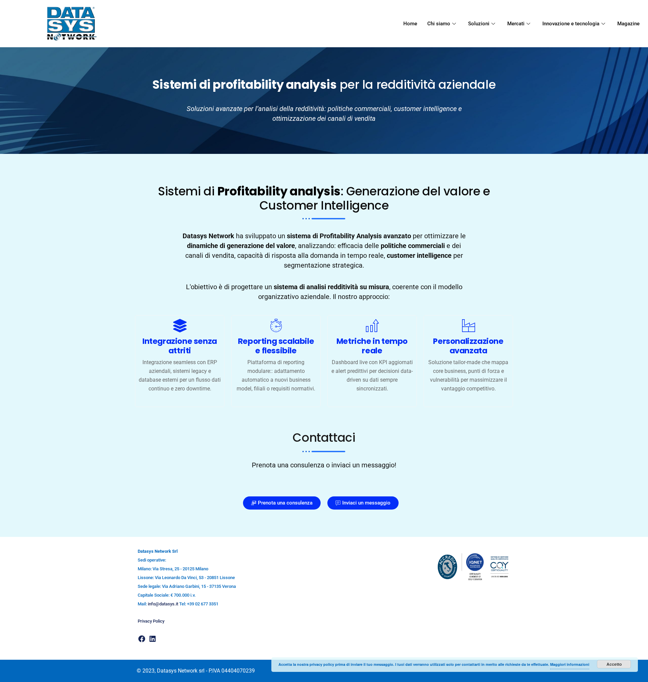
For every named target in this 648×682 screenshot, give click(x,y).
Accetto (614, 664)
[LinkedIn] (152, 638)
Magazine (628, 24)
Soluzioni (478, 24)
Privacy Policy (151, 621)
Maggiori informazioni (569, 664)
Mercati (515, 24)
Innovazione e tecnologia (570, 24)
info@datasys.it (163, 603)
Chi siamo (438, 24)
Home (410, 24)
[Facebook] (142, 638)
